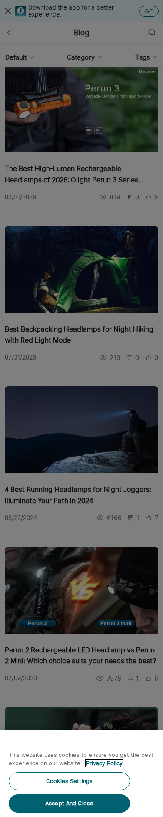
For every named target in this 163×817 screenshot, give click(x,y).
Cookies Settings (69, 781)
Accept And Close (69, 803)
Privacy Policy (104, 763)
